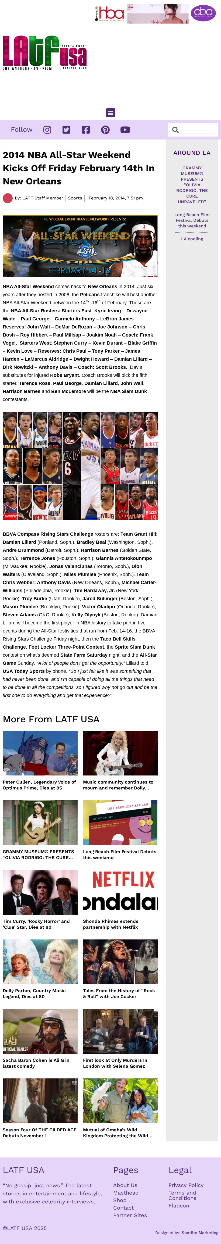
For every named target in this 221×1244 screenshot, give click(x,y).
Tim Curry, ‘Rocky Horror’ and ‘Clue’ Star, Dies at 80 (36, 924)
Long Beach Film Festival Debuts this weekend (119, 854)
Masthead (126, 1192)
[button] (110, 112)
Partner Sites (130, 1215)
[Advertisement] (156, 63)
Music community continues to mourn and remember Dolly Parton (118, 785)
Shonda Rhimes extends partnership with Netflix (110, 924)
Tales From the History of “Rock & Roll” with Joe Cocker (119, 993)
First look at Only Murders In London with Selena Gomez (115, 1063)
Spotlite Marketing (200, 1232)
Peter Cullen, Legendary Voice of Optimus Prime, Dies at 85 (39, 785)
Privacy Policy (185, 1185)
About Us (125, 1185)
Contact (123, 1207)
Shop (120, 1200)
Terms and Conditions (182, 1195)
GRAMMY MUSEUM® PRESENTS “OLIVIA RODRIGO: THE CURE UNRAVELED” (38, 854)
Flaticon (178, 1205)
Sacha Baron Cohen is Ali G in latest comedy (36, 1063)
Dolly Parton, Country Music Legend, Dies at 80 (34, 993)
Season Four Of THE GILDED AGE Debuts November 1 (40, 1132)
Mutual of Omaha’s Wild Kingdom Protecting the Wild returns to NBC (115, 1133)
